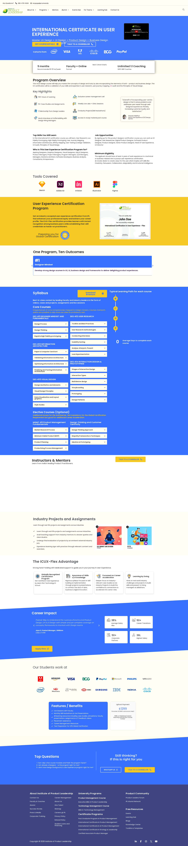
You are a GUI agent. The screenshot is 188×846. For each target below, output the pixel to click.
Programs (43, 10)
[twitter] (151, 841)
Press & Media (35, 812)
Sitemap (58, 809)
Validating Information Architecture (49, 358)
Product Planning (41, 442)
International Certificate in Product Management (97, 822)
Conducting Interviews (81, 336)
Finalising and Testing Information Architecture (48, 371)
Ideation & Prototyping (81, 442)
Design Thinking (40, 330)
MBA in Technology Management (91, 810)
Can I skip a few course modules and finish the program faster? (62, 763)
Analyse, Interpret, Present (82, 348)
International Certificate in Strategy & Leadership (97, 830)
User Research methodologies (84, 330)
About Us (30, 10)
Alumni (64, 10)
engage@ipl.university (41, 3)
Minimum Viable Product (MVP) (46, 436)
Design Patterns (78, 400)
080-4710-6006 (23, 3)
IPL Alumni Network (133, 801)
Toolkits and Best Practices (83, 324)
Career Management (63, 798)
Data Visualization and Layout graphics (46, 398)
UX (111, 86)
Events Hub (76, 10)
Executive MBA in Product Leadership (92, 802)
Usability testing (78, 342)
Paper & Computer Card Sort (46, 352)
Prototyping (77, 394)
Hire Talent (59, 805)
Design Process (40, 324)
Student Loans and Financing (62, 825)
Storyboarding (78, 387)
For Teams (88, 10)
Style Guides (39, 405)
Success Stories (36, 809)
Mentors (55, 10)
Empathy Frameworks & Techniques (86, 436)
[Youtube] (156, 841)
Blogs (128, 821)
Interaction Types (79, 375)
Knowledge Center (133, 824)
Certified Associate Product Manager (93, 833)
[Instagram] (146, 841)
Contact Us (115, 10)
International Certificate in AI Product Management (98, 826)
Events (128, 813)
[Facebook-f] (141, 841)
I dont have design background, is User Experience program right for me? (65, 767)
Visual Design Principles (43, 391)
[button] (183, 10)
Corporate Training (37, 816)
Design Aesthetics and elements (47, 385)
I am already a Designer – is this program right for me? (59, 765)
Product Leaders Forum (135, 798)
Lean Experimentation (80, 354)
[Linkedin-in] (136, 841)
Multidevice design (79, 381)
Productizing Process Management (48, 448)
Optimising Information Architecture (49, 364)
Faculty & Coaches (37, 801)
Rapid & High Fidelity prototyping (47, 336)
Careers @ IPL (60, 812)
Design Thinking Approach (82, 430)
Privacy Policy (60, 816)
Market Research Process (44, 430)
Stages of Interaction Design (83, 369)
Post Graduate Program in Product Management (97, 818)
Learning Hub (102, 10)
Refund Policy (60, 820)
